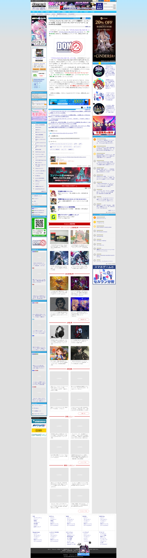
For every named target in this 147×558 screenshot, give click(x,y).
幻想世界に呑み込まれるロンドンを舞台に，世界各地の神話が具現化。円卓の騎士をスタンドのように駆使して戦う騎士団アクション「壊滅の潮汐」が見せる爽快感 (79, 457)
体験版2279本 (42, 9)
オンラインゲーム (38, 517)
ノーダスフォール (100, 222)
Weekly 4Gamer (38, 127)
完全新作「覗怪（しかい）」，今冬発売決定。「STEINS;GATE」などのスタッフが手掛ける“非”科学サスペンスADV (105, 170)
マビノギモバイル (100, 245)
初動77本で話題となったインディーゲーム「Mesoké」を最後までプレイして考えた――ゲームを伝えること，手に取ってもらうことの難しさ (39, 348)
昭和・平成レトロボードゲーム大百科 (40, 165)
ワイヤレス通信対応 (55, 149)
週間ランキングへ (112, 210)
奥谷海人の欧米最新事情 (40, 124)
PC (37, 11)
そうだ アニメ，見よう (39, 154)
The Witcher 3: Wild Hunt (101, 240)
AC (81, 11)
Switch (53, 11)
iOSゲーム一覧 (70, 542)
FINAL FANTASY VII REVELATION (104, 227)
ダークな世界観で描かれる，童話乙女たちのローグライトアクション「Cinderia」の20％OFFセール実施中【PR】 (79, 341)
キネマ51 (37, 183)
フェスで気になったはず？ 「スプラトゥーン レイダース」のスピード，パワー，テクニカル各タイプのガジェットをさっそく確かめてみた (39, 332)
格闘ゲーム (102, 536)
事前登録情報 (70, 536)
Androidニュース (70, 535)
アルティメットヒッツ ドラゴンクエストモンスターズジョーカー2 (71, 157)
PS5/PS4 (47, 11)
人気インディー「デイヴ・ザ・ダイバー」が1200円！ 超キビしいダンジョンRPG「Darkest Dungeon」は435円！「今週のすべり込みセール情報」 (59, 388)
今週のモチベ (38, 129)
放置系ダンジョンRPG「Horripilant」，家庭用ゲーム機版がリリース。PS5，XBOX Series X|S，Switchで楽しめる (106, 207)
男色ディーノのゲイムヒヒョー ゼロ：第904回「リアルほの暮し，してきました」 (59, 408)
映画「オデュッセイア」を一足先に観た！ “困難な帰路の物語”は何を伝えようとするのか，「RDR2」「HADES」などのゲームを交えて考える (39, 281)
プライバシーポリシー (38, 405)
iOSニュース (70, 533)
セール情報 (69, 538)
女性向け (64, 11)
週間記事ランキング (38, 195)
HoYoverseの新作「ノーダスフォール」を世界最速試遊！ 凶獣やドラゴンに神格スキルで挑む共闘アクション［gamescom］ (106, 156)
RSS (32, 0)
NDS (76, 143)
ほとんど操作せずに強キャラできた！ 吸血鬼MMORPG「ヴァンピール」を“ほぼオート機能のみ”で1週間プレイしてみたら (39, 316)
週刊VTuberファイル (39, 137)
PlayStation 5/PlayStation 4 (39, 212)
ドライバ (36, 204)
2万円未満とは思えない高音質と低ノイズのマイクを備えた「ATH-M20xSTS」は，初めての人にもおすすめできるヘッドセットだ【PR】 (59, 342)
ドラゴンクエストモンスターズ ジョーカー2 (39, 58)
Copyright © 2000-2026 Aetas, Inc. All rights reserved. (73, 556)
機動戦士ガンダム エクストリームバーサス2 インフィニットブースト (105, 250)
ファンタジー (77, 146)
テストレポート (87, 535)
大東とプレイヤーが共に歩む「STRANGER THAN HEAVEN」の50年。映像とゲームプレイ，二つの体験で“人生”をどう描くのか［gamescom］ (39, 367)
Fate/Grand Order (100, 236)
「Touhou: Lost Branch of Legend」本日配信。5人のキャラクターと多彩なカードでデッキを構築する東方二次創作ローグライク (79, 267)
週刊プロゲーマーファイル (40, 132)
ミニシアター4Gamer (39, 173)
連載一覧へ (44, 191)
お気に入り (101, 0)
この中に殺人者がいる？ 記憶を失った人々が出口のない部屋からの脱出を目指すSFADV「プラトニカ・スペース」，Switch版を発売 (79, 246)
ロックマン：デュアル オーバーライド (105, 261)
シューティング (103, 539)
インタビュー (37, 522)
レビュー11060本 (35, 9)
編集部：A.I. (88, 26)
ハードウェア (75, 11)
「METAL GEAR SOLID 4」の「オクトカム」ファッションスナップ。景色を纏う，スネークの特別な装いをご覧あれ (39, 264)
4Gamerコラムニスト (39, 168)
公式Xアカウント (38, 0)
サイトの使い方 (46, 0)
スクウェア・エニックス (39, 63)
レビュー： (42, 104)
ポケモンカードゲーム (101, 218)
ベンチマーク (87, 541)
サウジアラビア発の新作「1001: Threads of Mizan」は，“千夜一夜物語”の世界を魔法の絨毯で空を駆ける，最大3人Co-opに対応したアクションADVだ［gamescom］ (79, 293)
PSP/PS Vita (102, 516)
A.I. (71, 149)
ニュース (36, 82)
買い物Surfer (37, 175)
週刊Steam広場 (38, 149)
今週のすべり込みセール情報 (40, 146)
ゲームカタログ (103, 544)
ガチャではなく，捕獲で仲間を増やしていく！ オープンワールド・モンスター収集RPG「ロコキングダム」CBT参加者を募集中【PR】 (59, 363)
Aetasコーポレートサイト (39, 413)
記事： (38, 104)
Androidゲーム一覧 (71, 544)
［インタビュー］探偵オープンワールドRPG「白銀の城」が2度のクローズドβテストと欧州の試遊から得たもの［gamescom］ (39, 383)
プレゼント (36, 198)
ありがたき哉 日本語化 (39, 178)
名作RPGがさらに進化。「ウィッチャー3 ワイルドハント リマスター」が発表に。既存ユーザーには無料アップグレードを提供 (105, 178)
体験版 (35, 520)
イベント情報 (103, 535)
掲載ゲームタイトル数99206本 (39, 8)
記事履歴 (107, 0)
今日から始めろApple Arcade (40, 160)
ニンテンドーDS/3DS (54, 532)
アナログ (86, 11)
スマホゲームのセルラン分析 (40, 143)
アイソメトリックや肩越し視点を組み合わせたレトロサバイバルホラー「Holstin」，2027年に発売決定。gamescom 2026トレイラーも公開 (59, 314)
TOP (33, 11)
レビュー (36, 85)
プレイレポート (70, 519)
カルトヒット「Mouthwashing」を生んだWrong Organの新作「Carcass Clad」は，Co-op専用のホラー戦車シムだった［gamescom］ (79, 314)
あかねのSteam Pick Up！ (40, 188)
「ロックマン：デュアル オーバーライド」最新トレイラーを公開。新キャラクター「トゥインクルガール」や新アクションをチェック (105, 199)
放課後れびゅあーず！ (39, 186)
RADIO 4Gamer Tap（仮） (40, 151)
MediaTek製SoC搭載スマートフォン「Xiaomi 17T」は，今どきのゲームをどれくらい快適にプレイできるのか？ (59, 456)
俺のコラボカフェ (38, 162)
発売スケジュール (54, 523)
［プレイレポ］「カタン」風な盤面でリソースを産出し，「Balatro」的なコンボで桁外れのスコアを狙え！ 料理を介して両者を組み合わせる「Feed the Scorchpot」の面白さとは (79, 436)
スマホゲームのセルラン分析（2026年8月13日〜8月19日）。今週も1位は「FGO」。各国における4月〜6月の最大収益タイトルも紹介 (79, 408)
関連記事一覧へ (88, 109)
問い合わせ (53, 0)
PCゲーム (36, 208)
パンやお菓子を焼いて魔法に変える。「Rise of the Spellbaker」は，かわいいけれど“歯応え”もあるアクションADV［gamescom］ (59, 292)
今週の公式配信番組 (39, 134)
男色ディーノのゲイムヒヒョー (40, 140)
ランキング (113, 0)
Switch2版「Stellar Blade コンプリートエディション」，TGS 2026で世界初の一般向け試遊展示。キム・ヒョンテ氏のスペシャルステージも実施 (59, 268)
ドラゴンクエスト (68, 146)
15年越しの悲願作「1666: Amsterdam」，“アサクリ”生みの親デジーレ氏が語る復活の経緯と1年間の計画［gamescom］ (79, 505)
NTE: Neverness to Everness (102, 231)
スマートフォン (69, 532)
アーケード (101, 532)
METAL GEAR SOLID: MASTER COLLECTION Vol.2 (105, 256)
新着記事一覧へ (84, 319)
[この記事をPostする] (81, 18)
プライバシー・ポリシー (74, 554)
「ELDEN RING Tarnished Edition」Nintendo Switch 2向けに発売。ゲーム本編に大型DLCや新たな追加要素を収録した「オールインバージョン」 (59, 247)
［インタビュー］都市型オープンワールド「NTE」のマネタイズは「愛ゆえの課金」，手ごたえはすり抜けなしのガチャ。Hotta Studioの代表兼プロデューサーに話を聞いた (105, 142)
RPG (81, 143)
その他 (101, 542)
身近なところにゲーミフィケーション (40, 181)
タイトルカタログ (54, 525)
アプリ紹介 (69, 539)
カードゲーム (103, 538)
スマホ (58, 11)
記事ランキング (37, 526)
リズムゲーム (103, 541)
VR (69, 11)
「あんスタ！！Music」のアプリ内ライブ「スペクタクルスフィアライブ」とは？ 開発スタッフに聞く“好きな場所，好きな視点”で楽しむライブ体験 (39, 400)
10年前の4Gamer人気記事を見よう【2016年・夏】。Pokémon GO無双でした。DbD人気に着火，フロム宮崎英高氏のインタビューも (39, 297)
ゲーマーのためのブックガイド (40, 157)
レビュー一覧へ (84, 462)
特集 (35, 84)
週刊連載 (36, 523)
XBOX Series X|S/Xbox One (39, 210)
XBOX (42, 11)
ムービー (36, 87)
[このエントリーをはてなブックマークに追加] (89, 18)
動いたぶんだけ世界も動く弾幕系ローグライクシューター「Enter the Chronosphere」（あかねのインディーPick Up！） (79, 387)
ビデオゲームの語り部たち (40, 170)
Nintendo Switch (37, 214)
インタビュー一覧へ (83, 511)
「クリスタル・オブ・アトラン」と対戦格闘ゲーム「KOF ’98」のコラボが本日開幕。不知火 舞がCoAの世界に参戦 (105, 192)
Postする (84, 18)
